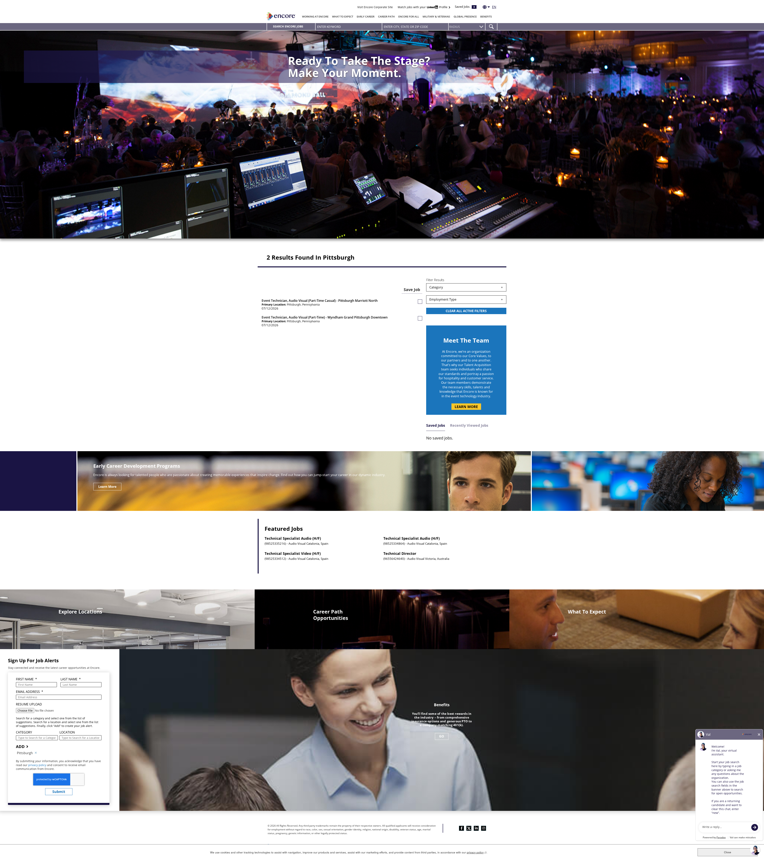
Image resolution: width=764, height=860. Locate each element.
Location (67, 732)
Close (727, 852)
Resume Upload (29, 704)
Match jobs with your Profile (423, 7)
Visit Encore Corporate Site (375, 7)
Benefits (486, 16)
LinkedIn (476, 828)
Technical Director (399, 553)
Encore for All (408, 16)
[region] (466, 299)
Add (20, 746)
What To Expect (342, 16)
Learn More (466, 406)
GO (441, 736)
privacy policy (37, 765)
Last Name (70, 679)
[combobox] (415, 26)
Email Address (29, 692)
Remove (36, 753)
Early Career (365, 16)
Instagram (483, 828)
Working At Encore (315, 16)
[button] (420, 301)
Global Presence (465, 16)
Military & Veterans (436, 16)
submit (58, 791)
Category (436, 287)
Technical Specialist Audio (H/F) (293, 538)
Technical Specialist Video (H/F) (293, 553)
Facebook (461, 828)
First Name (26, 679)
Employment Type (442, 299)
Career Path (386, 16)
